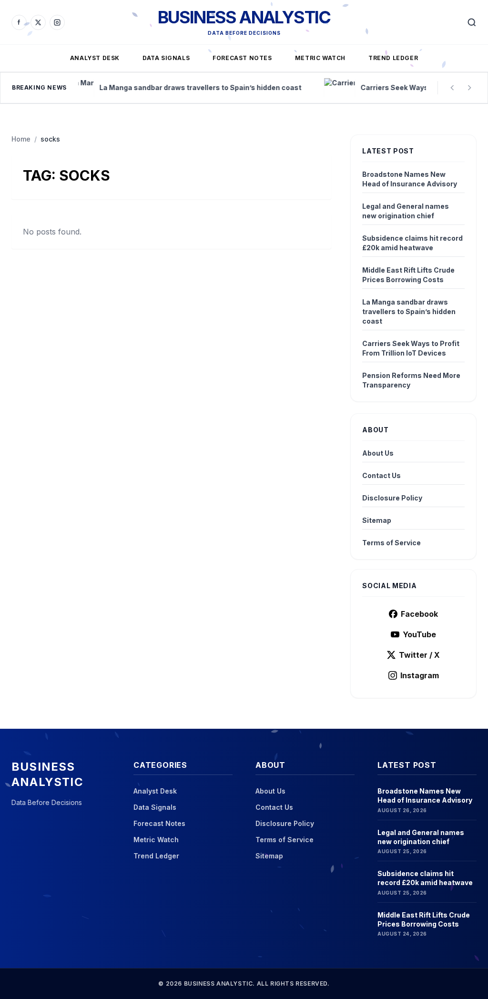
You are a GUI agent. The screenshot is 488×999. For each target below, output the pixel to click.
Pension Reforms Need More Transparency (411, 380)
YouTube (419, 634)
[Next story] (469, 87)
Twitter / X (419, 655)
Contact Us (381, 475)
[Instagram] (57, 22)
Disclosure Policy (392, 498)
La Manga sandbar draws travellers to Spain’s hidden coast (409, 311)
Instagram (419, 675)
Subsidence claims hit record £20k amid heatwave (412, 243)
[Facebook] (19, 22)
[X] (38, 22)
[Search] (472, 22)
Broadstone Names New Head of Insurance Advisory (409, 179)
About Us (378, 453)
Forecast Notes (242, 57)
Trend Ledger (393, 57)
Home (20, 139)
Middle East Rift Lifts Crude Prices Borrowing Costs (408, 275)
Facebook (419, 614)
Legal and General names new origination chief (405, 211)
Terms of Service (391, 543)
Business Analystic (244, 17)
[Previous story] (452, 87)
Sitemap (376, 520)
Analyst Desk (95, 57)
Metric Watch (320, 57)
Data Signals (166, 57)
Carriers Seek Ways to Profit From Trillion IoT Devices (410, 348)
